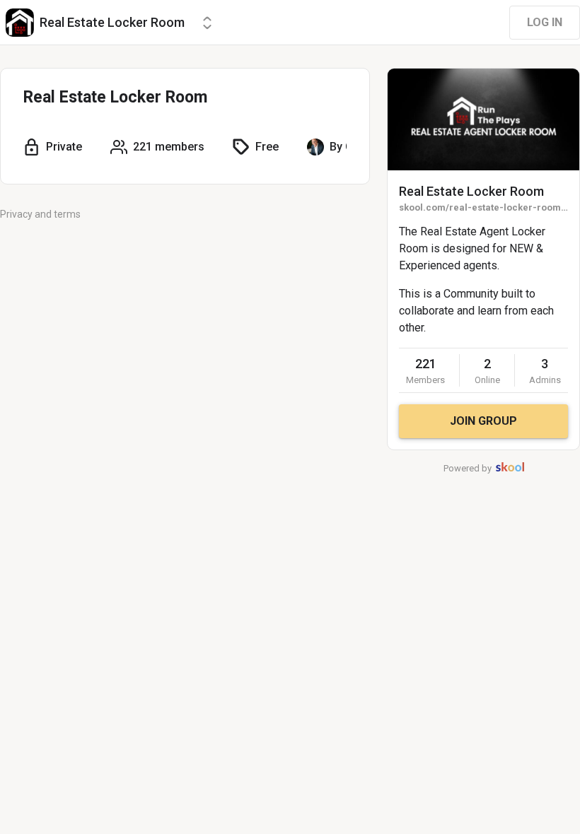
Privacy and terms (40, 214)
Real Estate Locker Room (471, 191)
